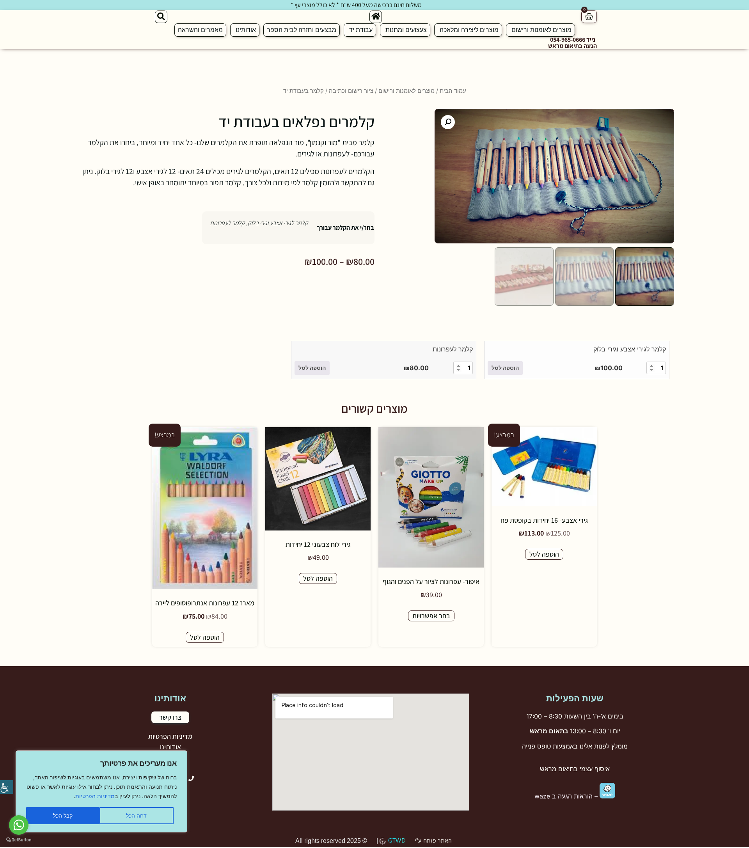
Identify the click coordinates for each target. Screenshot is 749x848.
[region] (101, 791)
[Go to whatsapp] (18, 825)
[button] (448, 122)
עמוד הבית (453, 90)
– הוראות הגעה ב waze (567, 796)
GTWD (397, 841)
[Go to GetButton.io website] (18, 840)
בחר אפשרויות (431, 615)
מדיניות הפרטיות (95, 796)
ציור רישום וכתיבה (351, 90)
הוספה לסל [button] (505, 367)
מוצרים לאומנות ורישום (406, 90)
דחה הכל (136, 815)
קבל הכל (63, 815)
